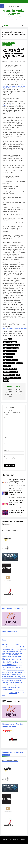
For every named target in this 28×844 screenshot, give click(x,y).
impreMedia (7, 366)
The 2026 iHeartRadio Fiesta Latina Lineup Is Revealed (16, 502)
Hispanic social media (12, 670)
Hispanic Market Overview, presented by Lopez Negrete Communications (13, 86)
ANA (16, 644)
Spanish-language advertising (12, 377)
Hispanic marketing (9, 354)
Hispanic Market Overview (14, 12)
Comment (7, 418)
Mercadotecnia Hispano (10, 368)
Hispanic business (7, 656)
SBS (18, 374)
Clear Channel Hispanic (10, 342)
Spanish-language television (11, 687)
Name (6, 437)
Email (6, 444)
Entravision (9, 647)
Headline (12, 43)
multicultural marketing (8, 678)
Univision (6, 380)
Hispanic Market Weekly (10, 351)
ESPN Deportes (16, 647)
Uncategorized (7, 45)
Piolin (21, 678)
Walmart (3, 695)
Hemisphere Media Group (8, 651)
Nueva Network (16, 678)
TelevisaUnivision (18, 690)
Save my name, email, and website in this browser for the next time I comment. (14, 458)
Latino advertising (9, 674)
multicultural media (9, 374)
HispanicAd (19, 363)
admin (5, 61)
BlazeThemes (17, 841)
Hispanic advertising (12, 653)
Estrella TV (9, 649)
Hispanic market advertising (11, 345)
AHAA (10, 339)
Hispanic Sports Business (11, 360)
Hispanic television (9, 363)
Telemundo (7, 690)
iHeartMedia (20, 672)
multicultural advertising (10, 371)
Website (6, 450)
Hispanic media (8, 357)
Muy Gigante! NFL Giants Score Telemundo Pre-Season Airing (17, 481)
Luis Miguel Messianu (17, 676)
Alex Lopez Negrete (11, 644)
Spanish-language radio (15, 685)
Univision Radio (20, 692)
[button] (2, 6)
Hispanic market (16, 656)
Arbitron (19, 644)
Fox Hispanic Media (22, 649)
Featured (5, 43)
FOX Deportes (15, 649)
